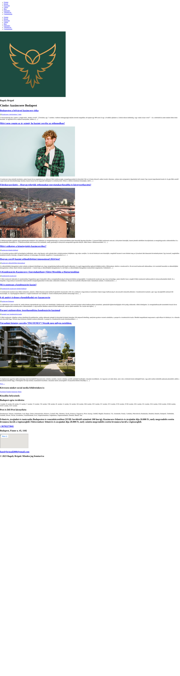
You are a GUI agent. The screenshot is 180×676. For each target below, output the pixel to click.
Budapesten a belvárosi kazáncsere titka (19, 110)
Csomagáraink (8, 14)
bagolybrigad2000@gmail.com (14, 451)
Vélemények (7, 12)
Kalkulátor (7, 11)
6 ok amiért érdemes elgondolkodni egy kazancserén (25, 297)
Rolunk (6, 4)
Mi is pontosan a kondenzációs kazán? (18, 284)
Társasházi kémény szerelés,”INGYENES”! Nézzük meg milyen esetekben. (36, 323)
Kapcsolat (7, 5)
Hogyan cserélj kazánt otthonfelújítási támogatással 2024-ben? (30, 259)
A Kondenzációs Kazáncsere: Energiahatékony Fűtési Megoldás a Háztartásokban (39, 272)
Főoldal (6, 2)
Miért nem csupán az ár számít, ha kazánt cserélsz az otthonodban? (32, 123)
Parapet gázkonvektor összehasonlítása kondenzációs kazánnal (30, 310)
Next (2, 384)
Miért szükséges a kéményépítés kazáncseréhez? (23, 246)
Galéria (6, 7)
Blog (5, 9)
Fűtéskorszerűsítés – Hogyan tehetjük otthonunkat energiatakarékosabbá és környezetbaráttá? (45, 184)
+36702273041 (7, 426)
